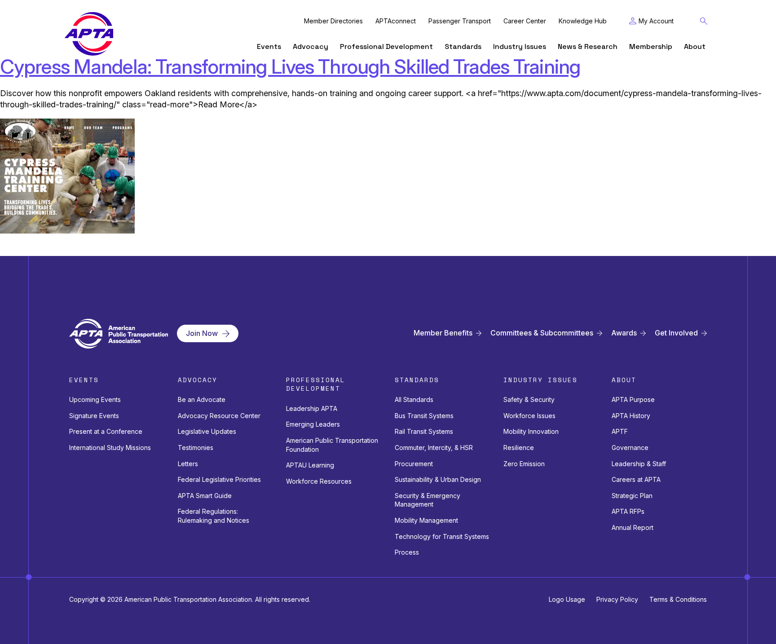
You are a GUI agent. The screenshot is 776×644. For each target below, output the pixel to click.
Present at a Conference (105, 431)
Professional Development (386, 46)
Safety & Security (529, 399)
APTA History (631, 415)
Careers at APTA (636, 479)
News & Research (587, 46)
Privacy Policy (617, 599)
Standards (463, 46)
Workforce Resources (319, 481)
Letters (188, 464)
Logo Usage (567, 599)
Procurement (414, 464)
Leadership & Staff (639, 464)
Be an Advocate (201, 399)
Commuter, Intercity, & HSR (434, 447)
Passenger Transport (459, 21)
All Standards (414, 399)
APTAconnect (395, 21)
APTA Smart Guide (205, 495)
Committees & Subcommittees (541, 333)
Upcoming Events (95, 399)
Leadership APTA (311, 408)
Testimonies (195, 447)
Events (269, 46)
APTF (620, 431)
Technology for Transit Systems (442, 536)
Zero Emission (524, 464)
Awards (624, 333)
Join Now (202, 333)
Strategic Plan (632, 495)
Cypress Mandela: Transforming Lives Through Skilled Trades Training (290, 66)
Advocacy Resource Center (219, 415)
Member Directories (333, 21)
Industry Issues (519, 46)
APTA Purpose (633, 399)
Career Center (524, 21)
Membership (650, 46)
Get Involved (676, 333)
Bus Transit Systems (424, 415)
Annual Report (632, 527)
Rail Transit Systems (424, 431)
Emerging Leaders (313, 424)
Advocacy (310, 46)
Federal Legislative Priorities (219, 479)
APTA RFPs (628, 511)
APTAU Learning (310, 465)
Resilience (518, 447)
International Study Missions (110, 447)
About (694, 46)
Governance (630, 447)
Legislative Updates (207, 431)
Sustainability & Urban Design (438, 479)
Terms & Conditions (678, 599)
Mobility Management (426, 520)
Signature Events (94, 415)
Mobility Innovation (531, 431)
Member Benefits (443, 333)
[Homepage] (89, 34)
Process (407, 552)
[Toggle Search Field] (703, 21)
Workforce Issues (529, 415)
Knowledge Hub (583, 21)
